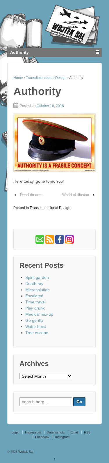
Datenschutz (56, 432)
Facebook (42, 437)
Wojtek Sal (25, 451)
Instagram (62, 437)
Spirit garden (37, 277)
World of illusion (75, 195)
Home (18, 78)
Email (74, 432)
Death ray (34, 283)
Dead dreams (31, 195)
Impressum (33, 432)
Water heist (35, 326)
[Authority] (54, 142)
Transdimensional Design (46, 78)
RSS (87, 432)
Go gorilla (34, 320)
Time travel (35, 302)
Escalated (34, 295)
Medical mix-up (39, 314)
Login (15, 432)
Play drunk (35, 308)
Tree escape (36, 332)
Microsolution (37, 289)
